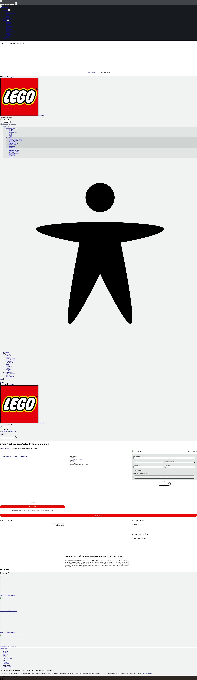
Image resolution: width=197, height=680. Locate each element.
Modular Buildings (13, 151)
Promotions (41, 115)
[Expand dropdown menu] (16, 128)
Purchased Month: (169, 461)
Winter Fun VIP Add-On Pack (7, 595)
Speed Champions (10, 359)
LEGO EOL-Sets (7, 658)
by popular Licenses (11, 148)
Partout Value (12, 141)
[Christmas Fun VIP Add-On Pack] (11, 643)
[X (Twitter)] (1, 569)
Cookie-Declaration (8, 667)
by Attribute (9, 137)
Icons (7, 365)
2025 (10, 135)
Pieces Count (12, 144)
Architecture (9, 361)
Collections (7, 372)
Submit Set (5, 660)
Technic (8, 357)
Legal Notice (6, 663)
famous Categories (10, 128)
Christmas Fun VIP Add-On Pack (8, 646)
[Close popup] (1, 41)
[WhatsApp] (6, 569)
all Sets (11, 129)
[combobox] (7, 438)
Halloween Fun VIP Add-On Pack (8, 611)
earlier (10, 136)
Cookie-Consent (7, 666)
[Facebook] (8, 569)
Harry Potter (12, 154)
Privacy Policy (6, 665)
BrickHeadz (9, 369)
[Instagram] (2, 679)
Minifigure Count (13, 143)
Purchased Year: (137, 465)
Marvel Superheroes (14, 153)
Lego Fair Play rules (147, 673)
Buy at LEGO (32, 506)
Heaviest (11, 147)
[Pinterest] (3, 569)
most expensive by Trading (15, 140)
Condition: (136, 456)
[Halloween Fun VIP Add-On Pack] (11, 608)
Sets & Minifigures (10, 373)
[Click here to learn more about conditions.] (139, 456)
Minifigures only (10, 376)
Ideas (7, 364)
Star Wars (8, 355)
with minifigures (139, 470)
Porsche (11, 157)
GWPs (10, 130)
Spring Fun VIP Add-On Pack (7, 632)
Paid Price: (167, 465)
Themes (6, 354)
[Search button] (16, 437)
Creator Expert (9, 362)
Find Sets (6, 126)
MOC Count (12, 146)
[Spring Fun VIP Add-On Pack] (11, 629)
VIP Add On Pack (77, 459)
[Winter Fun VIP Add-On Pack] (11, 592)
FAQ (1, 382)
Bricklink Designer (10, 358)
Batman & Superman (14, 150)
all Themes (8, 371)
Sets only (8, 375)
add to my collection (164, 477)
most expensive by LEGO (15, 139)
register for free (92, 72)
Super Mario (12, 155)
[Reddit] (5, 569)
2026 (10, 133)
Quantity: (135, 461)
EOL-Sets (13, 132)
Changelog (5, 662)
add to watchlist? (164, 484)
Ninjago (8, 368)
